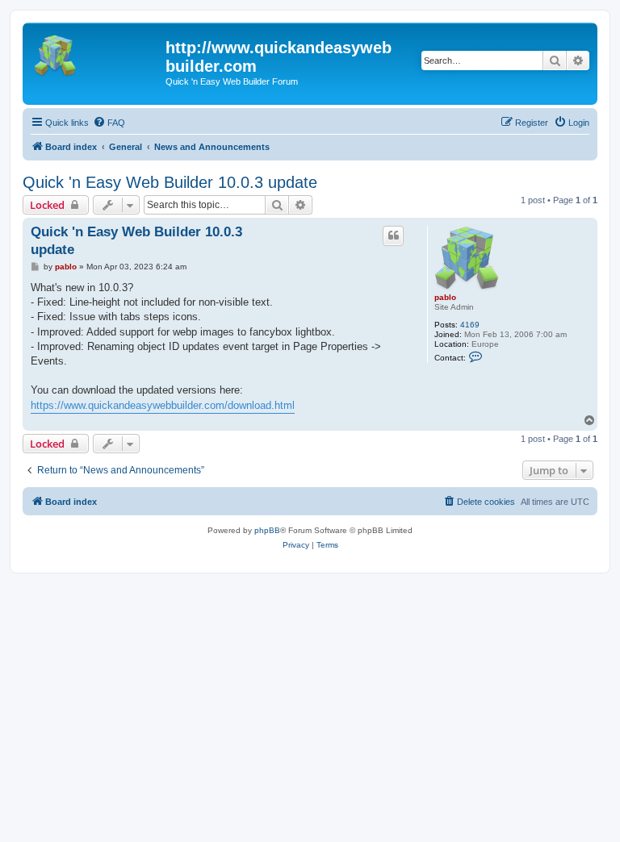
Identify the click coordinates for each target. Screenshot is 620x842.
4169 (470, 324)
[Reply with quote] (393, 235)
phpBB (267, 530)
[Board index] (96, 52)
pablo (445, 297)
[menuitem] (109, 122)
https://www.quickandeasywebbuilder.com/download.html (163, 405)
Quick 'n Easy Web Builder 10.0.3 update (170, 182)
